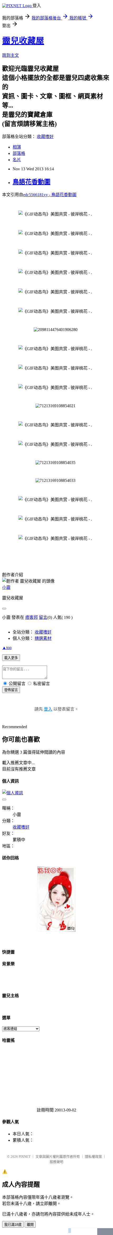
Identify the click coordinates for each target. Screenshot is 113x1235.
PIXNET (24, 1157)
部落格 (19, 153)
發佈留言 (11, 690)
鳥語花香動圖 (31, 181)
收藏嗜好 (45, 136)
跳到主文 (10, 55)
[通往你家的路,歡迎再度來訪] (56, 930)
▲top (7, 647)
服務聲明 (56, 1162)
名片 (17, 159)
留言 (43, 617)
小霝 (6, 587)
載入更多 (11, 658)
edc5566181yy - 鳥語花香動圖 (49, 194)
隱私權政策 (93, 1157)
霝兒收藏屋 (23, 40)
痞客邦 (31, 617)
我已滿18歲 (13, 1225)
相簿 (17, 147)
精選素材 (43, 638)
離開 (30, 1225)
